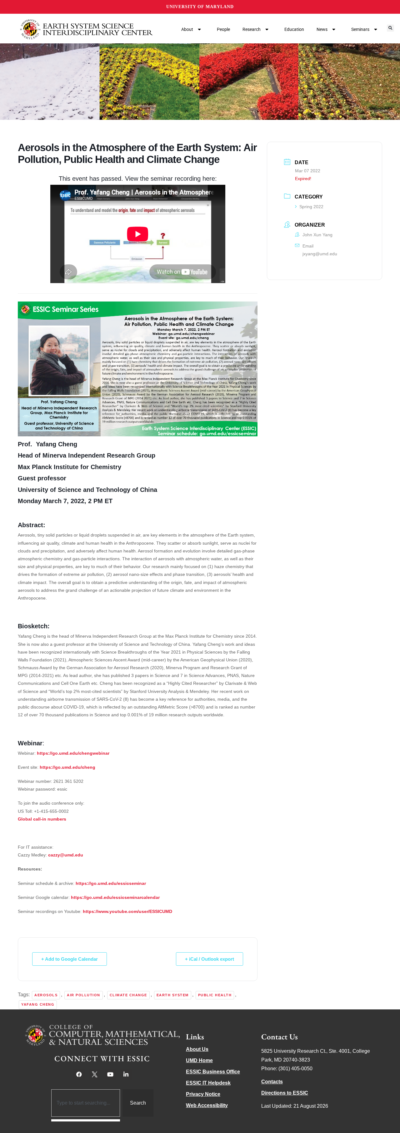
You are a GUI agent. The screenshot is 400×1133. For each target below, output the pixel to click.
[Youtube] (110, 1074)
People (223, 29)
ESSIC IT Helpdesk (208, 1083)
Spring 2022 (311, 206)
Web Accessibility (207, 1105)
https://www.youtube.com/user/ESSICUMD (127, 911)
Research (251, 29)
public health (215, 995)
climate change (128, 995)
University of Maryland (200, 6)
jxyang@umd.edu (319, 253)
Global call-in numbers (42, 819)
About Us (197, 1049)
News (322, 29)
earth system (173, 995)
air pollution (83, 995)
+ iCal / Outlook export (209, 959)
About (187, 29)
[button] (390, 28)
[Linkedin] (126, 1074)
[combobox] (85, 1103)
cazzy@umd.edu (65, 854)
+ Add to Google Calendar (69, 959)
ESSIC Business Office (213, 1071)
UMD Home (199, 1060)
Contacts (272, 1081)
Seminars (360, 29)
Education (294, 29)
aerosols (46, 995)
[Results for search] (85, 1120)
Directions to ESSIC (284, 1093)
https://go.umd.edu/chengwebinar (73, 753)
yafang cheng (37, 1004)
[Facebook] (79, 1074)
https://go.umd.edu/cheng (67, 767)
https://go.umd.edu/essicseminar (111, 883)
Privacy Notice (203, 1094)
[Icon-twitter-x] (94, 1074)
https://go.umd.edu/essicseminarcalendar (115, 897)
